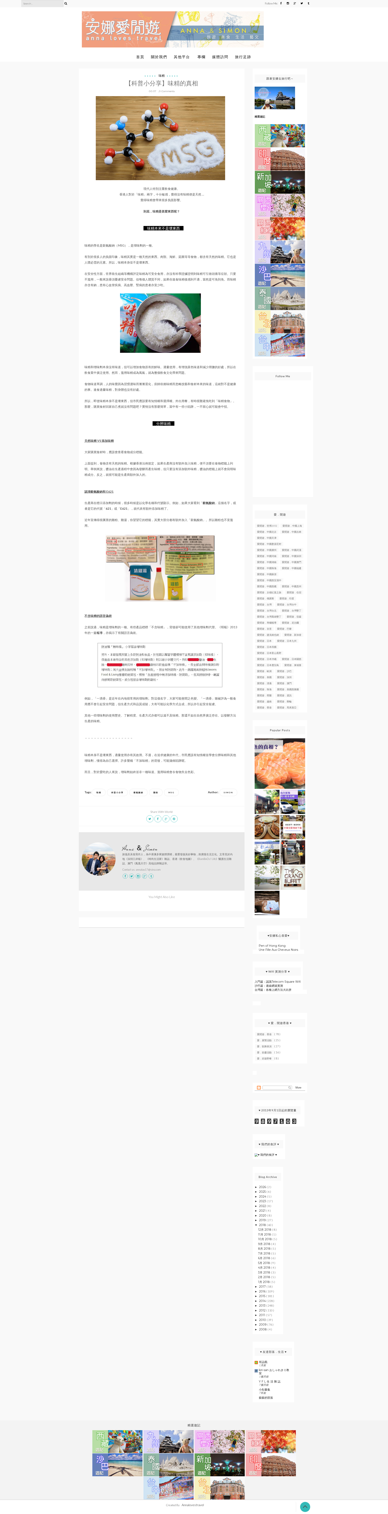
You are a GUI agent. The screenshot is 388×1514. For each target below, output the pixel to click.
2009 (263, 1324)
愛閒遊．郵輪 (284, 701)
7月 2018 (264, 1253)
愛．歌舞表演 (264, 1046)
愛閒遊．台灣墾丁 (291, 610)
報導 (100, 633)
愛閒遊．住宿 (294, 592)
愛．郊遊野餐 (264, 1058)
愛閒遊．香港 (264, 707)
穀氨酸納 (138, 792)
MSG (171, 792)
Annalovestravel (193, 1505)
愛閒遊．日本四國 (266, 646)
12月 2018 (265, 1229)
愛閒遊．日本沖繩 (266, 659)
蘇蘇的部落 (266, 1397)
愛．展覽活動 (264, 1040)
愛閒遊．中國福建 (291, 568)
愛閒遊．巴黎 (284, 628)
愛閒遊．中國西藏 (266, 586)
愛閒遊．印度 (286, 598)
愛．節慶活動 (264, 1052)
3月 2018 (264, 1272)
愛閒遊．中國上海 (292, 525)
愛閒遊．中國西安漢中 (269, 580)
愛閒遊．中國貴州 (291, 586)
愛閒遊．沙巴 (284, 671)
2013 (262, 1305)
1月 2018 (264, 1282)
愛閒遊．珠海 (264, 689)
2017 (263, 1286)
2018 (263, 1225)
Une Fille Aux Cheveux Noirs (278, 950)
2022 (263, 1206)
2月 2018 (264, 1277)
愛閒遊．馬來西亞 (286, 707)
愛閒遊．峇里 (264, 628)
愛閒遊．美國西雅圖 (288, 689)
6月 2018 (264, 1258)
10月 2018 (265, 1239)
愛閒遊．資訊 (284, 695)
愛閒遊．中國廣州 (266, 550)
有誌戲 (263, 1362)
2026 (263, 1187)
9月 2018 (264, 1244)
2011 (262, 1315)
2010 (263, 1320)
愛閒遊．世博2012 (267, 525)
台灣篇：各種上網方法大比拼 (273, 990)
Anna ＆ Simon (140, 848)
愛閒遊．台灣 (264, 604)
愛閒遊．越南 (264, 701)
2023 (263, 1201)
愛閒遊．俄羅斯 (265, 598)
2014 (263, 1301)
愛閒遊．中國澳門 (291, 562)
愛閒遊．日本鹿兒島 (268, 665)
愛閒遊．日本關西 (291, 659)
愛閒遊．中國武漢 (291, 550)
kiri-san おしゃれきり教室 (274, 1371)
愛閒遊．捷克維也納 (268, 634)
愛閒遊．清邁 (264, 683)
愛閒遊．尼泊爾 (290, 622)
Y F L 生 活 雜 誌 (269, 1381)
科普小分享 (117, 792)
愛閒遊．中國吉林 (291, 531)
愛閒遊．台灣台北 (266, 610)
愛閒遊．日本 (264, 640)
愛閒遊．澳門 (284, 683)
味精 (162, 76)
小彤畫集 (264, 1389)
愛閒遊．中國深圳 (291, 556)
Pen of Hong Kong (272, 946)
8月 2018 (264, 1248)
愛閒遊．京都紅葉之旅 (269, 592)
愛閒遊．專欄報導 (266, 622)
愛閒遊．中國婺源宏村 (269, 543)
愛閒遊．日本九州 (286, 640)
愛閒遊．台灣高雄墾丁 (269, 616)
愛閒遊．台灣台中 (286, 604)
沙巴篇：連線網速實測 (269, 986)
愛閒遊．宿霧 (294, 616)
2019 (263, 1220)
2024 (263, 1196)
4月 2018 (264, 1267)
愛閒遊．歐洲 (264, 671)
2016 (262, 1291)
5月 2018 (264, 1263)
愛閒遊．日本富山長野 (269, 653)
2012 (262, 1310)
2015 (262, 1296)
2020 (263, 1215)
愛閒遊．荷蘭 (264, 695)
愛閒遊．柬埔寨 (292, 665)
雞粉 (155, 792)
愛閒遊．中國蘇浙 (266, 574)
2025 (263, 1192)
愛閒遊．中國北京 (266, 531)
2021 (262, 1210)
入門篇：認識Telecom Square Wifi (278, 981)
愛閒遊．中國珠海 (266, 568)
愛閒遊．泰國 (264, 677)
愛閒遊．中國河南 (266, 556)
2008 (263, 1329)
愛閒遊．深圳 (284, 677)
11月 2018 (265, 1234)
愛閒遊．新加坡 (292, 634)
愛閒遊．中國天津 (266, 537)
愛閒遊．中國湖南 (266, 562)
